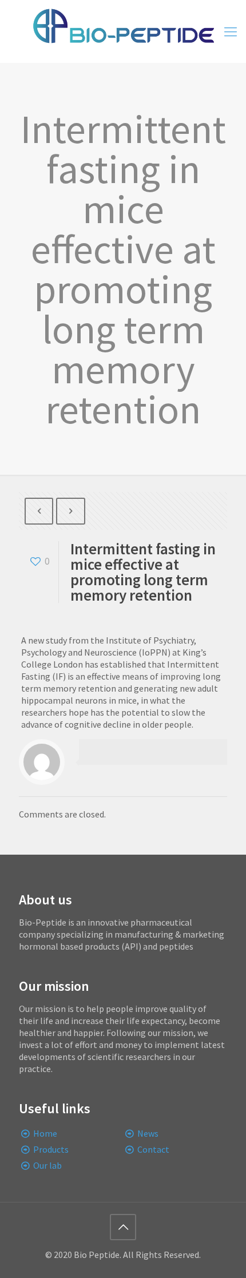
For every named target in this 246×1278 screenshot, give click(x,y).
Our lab (47, 1165)
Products (51, 1149)
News (147, 1133)
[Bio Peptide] (123, 31)
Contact (153, 1149)
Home (45, 1133)
